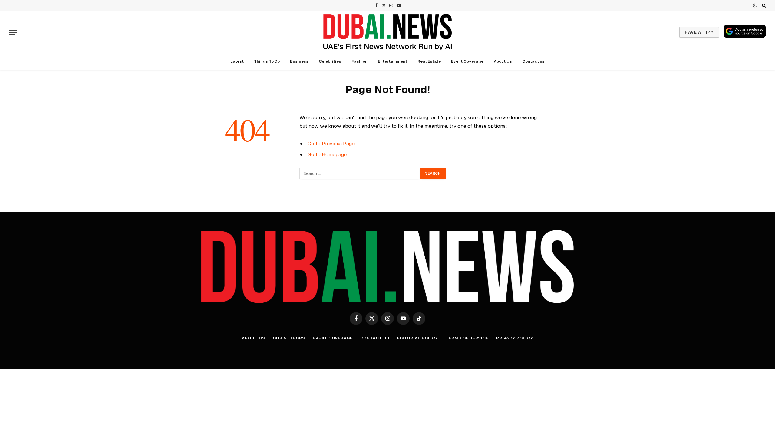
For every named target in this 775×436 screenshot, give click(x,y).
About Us (503, 61)
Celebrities (330, 61)
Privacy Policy (514, 338)
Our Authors (289, 338)
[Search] (763, 5)
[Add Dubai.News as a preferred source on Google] (745, 31)
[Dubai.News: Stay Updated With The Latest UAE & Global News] (387, 32)
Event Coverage (467, 61)
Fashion (359, 61)
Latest (237, 61)
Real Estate (429, 61)
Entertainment (392, 61)
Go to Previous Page (331, 143)
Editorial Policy (417, 338)
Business (299, 61)
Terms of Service (467, 338)
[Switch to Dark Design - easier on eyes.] (754, 5)
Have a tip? (699, 32)
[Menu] (13, 32)
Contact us (533, 61)
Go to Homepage (327, 154)
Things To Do (267, 61)
